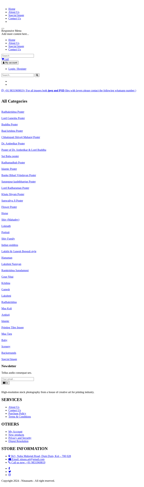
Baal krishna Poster (12, 130)
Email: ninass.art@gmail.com (27, 459)
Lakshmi (6, 295)
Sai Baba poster (10, 156)
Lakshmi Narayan (11, 264)
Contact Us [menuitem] (14, 49)
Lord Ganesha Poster (13, 118)
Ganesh (5, 289)
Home (11, 8)
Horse (4, 213)
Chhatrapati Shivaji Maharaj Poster (20, 137)
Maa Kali (6, 308)
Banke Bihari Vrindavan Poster (18, 175)
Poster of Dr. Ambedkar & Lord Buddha (23, 149)
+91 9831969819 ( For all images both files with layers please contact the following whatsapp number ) (70, 90)
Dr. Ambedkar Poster (13, 143)
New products (16, 434)
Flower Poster (9, 206)
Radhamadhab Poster (13, 162)
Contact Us (14, 18)
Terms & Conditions (19, 416)
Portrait (5, 232)
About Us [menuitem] (13, 43)
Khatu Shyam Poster (12, 194)
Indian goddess (9, 244)
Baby (4, 340)
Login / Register (17, 68)
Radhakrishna (9, 302)
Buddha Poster (9, 124)
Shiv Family (8, 238)
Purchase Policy (17, 413)
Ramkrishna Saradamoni (15, 270)
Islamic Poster (9, 168)
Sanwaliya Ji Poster (12, 200)
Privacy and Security (19, 437)
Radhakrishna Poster (12, 111)
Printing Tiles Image (12, 327)
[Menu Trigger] (2, 28)
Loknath (6, 225)
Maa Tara (6, 333)
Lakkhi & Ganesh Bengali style (18, 251)
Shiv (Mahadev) (10, 219)
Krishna (5, 283)
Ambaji (5, 314)
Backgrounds (8, 352)
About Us (13, 12)
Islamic (5, 321)
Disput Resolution (18, 441)
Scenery (5, 346)
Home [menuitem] (11, 39)
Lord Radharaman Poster (15, 187)
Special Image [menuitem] (16, 46)
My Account (15, 431)
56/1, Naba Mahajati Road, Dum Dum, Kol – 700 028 (40, 456)
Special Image (16, 15)
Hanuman (6, 257)
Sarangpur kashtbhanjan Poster (18, 181)
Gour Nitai (7, 276)
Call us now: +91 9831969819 (28, 462)
